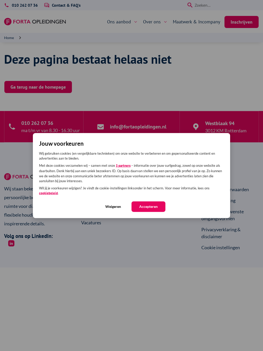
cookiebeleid (48, 193)
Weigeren (113, 206)
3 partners (123, 165)
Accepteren (148, 206)
